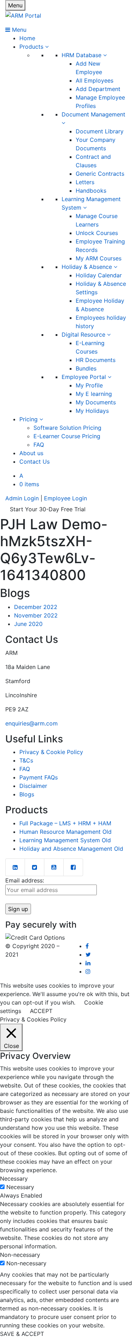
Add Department (98, 88)
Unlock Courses (97, 232)
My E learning (94, 393)
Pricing (29, 419)
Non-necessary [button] (20, 1254)
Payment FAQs (38, 777)
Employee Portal (85, 376)
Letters (85, 182)
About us (31, 453)
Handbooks (91, 190)
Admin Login (22, 498)
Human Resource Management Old (65, 831)
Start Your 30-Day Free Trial (48, 509)
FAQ (38, 444)
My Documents (96, 402)
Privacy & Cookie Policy (51, 751)
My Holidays (92, 410)
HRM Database (82, 55)
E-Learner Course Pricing (66, 436)
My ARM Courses (98, 258)
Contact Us (34, 461)
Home (27, 38)
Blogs (26, 794)
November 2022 (36, 615)
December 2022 (35, 606)
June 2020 (28, 623)
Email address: (24, 880)
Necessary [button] (14, 1178)
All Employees (94, 80)
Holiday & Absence (88, 266)
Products (32, 46)
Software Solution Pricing (67, 427)
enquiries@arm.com (31, 723)
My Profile (89, 385)
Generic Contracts (100, 173)
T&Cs (26, 760)
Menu (15, 5)
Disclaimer (33, 785)
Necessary (20, 1187)
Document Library (100, 131)
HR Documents (95, 359)
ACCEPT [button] (41, 1010)
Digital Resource (84, 334)
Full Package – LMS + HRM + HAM (65, 823)
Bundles (86, 368)
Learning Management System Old (65, 840)
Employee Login (65, 498)
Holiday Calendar (99, 275)
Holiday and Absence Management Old (71, 848)
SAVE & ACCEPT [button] (22, 1333)
